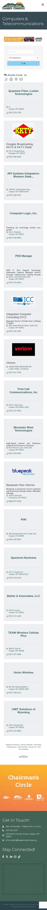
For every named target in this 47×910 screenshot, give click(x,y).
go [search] (25, 63)
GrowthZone (30, 907)
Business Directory (12, 745)
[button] (5, 75)
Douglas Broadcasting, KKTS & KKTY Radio (20, 146)
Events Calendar (27, 745)
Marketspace (12, 747)
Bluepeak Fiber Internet (20, 485)
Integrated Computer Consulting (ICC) (18, 316)
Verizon (10, 362)
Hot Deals (37, 745)
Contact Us (33, 747)
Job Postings (22, 747)
